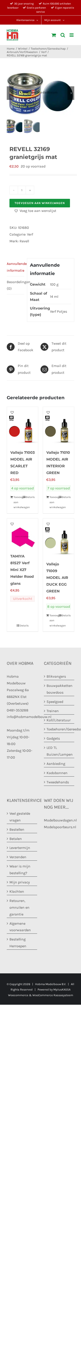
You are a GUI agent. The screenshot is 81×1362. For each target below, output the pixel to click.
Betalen (15, 839)
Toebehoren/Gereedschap (59, 729)
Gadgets (53, 738)
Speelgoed (55, 701)
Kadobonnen (57, 773)
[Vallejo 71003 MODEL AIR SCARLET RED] (22, 426)
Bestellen (16, 829)
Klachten (16, 891)
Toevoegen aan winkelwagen (40, 203)
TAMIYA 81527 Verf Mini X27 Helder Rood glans (22, 569)
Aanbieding (56, 763)
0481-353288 (17, 710)
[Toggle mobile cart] (54, 35)
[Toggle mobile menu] (72, 35)
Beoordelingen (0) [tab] (15, 285)
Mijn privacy (19, 882)
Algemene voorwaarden (20, 926)
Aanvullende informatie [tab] (15, 267)
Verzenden (17, 857)
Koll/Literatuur (59, 720)
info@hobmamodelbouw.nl (29, 717)
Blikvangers (56, 676)
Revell (24, 241)
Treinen (53, 711)
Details (30, 497)
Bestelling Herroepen (17, 942)
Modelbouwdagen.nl (60, 820)
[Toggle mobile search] (63, 35)
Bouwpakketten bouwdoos (59, 689)
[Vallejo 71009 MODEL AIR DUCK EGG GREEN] (58, 537)
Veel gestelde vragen (19, 816)
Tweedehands (58, 782)
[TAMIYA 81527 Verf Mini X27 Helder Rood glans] (22, 533)
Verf (30, 234)
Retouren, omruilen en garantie (19, 907)
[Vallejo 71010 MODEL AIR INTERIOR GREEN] (58, 426)
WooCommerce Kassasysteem (52, 995)
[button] (35, 210)
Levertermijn (19, 848)
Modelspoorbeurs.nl (60, 827)
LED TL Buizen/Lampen (59, 751)
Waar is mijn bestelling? (19, 869)
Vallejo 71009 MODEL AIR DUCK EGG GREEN (57, 577)
